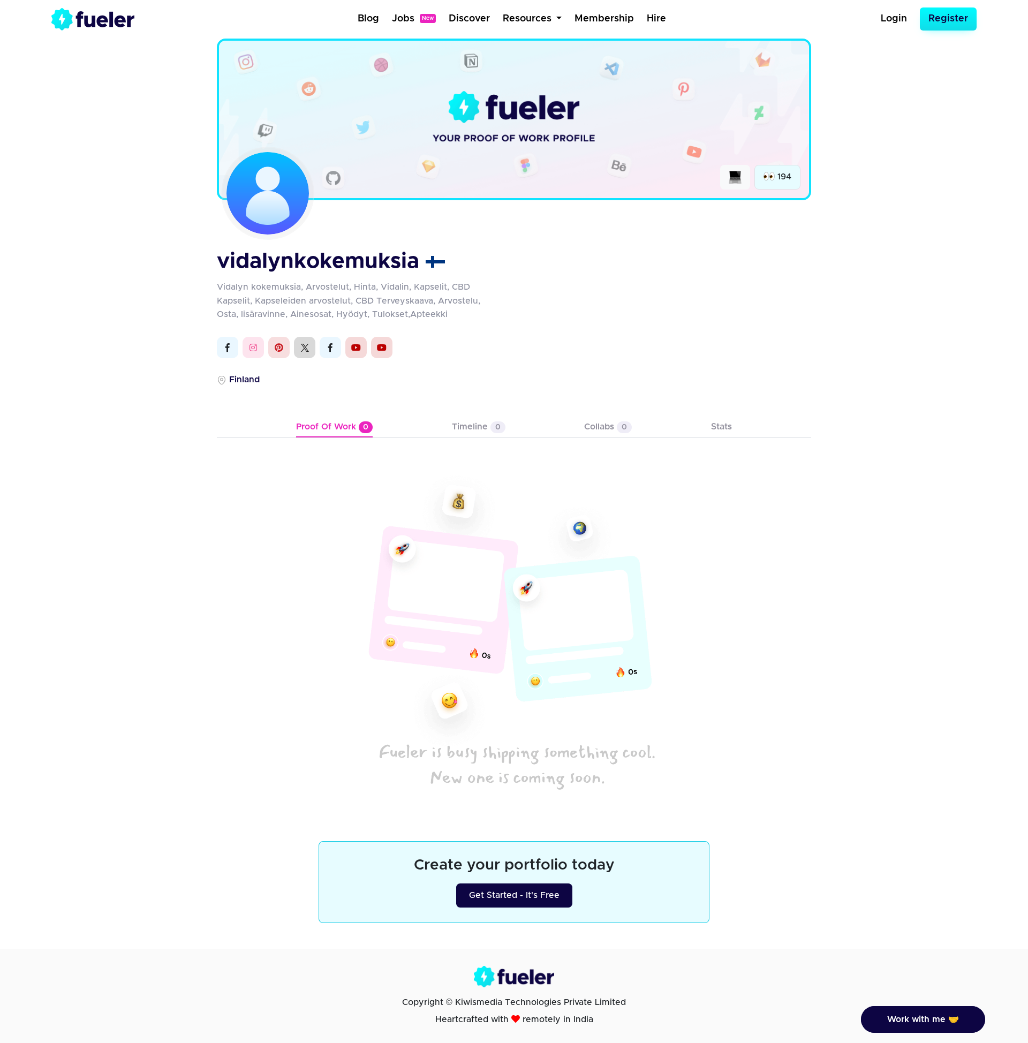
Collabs (605, 426)
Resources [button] (528, 19)
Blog (368, 19)
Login (894, 19)
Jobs (413, 19)
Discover (469, 19)
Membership (604, 19)
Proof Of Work (332, 426)
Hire (656, 19)
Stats (721, 426)
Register (948, 19)
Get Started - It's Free (514, 895)
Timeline (476, 426)
